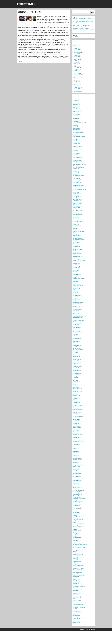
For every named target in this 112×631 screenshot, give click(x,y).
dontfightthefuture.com (77, 200)
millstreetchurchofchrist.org (78, 584)
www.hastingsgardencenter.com (79, 547)
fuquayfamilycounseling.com (78, 604)
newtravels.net (75, 125)
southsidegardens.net (77, 550)
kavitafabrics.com (76, 417)
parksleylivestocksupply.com (78, 285)
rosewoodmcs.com (76, 540)
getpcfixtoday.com (76, 143)
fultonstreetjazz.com (76, 170)
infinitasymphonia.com (77, 344)
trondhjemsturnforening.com (78, 568)
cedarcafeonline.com (76, 111)
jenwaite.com (75, 594)
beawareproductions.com (77, 360)
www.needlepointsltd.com (77, 516)
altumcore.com (75, 454)
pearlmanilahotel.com (77, 149)
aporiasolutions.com (76, 461)
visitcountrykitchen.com (77, 391)
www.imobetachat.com (77, 476)
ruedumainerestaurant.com (78, 349)
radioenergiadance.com (77, 157)
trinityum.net (75, 551)
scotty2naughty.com (76, 356)
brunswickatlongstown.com (78, 374)
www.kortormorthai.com (77, 502)
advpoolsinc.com (76, 437)
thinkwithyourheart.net (77, 209)
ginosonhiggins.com (76, 395)
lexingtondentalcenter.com (78, 256)
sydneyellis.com (75, 257)
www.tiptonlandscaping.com (78, 526)
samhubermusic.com (76, 622)
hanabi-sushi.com (76, 533)
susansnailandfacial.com (77, 487)
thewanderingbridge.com (77, 369)
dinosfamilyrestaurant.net (77, 183)
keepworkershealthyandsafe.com (79, 136)
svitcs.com (74, 449)
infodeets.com (75, 107)
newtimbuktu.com (76, 118)
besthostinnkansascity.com (78, 618)
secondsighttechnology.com (78, 249)
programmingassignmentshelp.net (79, 122)
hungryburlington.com (77, 373)
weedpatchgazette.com (77, 227)
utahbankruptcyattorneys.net (78, 210)
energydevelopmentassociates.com (79, 189)
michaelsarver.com (76, 250)
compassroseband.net (77, 452)
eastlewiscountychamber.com (78, 320)
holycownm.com (76, 420)
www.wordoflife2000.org (77, 213)
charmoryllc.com (76, 312)
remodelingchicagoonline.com (78, 523)
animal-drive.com (76, 455)
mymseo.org (75, 608)
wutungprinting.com (76, 396)
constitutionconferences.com (78, 447)
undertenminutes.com (77, 114)
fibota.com (75, 562)
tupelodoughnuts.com (77, 234)
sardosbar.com (75, 218)
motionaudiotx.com (76, 612)
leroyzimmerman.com (77, 597)
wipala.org (74, 289)
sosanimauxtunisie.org (77, 153)
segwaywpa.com (76, 462)
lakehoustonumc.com (77, 480)
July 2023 (75, 77)
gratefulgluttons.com (76, 298)
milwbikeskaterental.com (77, 399)
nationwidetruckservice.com (78, 422)
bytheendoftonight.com (77, 295)
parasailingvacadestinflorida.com (79, 586)
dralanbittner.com (76, 224)
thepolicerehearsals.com (77, 317)
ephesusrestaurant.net (77, 555)
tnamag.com (75, 456)
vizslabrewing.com (76, 222)
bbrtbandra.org (75, 144)
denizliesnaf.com (76, 445)
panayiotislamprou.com (77, 160)
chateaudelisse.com (76, 163)
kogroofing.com (75, 154)
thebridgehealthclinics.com (78, 465)
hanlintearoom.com (76, 591)
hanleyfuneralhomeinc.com (78, 236)
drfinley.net (75, 598)
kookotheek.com (76, 158)
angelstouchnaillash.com (77, 242)
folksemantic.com (76, 217)
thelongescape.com (26, 3)
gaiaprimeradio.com (76, 381)
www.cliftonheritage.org (77, 520)
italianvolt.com (75, 220)
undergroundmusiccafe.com (78, 621)
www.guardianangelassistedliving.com (80, 566)
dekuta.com (75, 536)
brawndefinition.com (76, 330)
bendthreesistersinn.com (77, 410)
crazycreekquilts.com (76, 332)
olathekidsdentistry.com (77, 235)
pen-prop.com (75, 488)
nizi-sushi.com (75, 378)
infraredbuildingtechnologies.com (79, 185)
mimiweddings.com (76, 616)
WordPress (86, 629)
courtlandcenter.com (76, 429)
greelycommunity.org (77, 348)
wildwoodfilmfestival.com (77, 165)
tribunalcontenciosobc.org (77, 321)
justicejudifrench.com (77, 367)
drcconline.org (75, 433)
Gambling (21, 61)
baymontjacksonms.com (77, 401)
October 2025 (76, 51)
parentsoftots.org (76, 469)
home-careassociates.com (77, 282)
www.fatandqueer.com (77, 504)
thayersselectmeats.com (77, 459)
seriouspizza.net (76, 451)
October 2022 (76, 90)
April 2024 (76, 65)
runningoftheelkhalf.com (77, 494)
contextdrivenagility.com (77, 362)
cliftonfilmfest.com (76, 204)
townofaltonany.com (76, 402)
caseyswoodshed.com (77, 442)
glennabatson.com (76, 325)
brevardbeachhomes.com (77, 193)
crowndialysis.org (76, 259)
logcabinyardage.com (77, 473)
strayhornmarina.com (77, 327)
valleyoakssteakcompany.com (78, 441)
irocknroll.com (75, 211)
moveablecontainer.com (77, 172)
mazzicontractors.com (77, 552)
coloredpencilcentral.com (77, 203)
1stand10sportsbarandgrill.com (78, 239)
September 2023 (77, 74)
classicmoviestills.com (77, 303)
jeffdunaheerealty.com (77, 495)
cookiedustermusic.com (77, 415)
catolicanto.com (76, 273)
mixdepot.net (75, 539)
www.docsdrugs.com (76, 512)
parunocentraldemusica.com (78, 565)
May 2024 (76, 63)
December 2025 (77, 48)
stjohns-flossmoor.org (77, 412)
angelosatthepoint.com (77, 438)
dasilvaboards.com (76, 324)
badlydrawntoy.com (76, 479)
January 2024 (76, 69)
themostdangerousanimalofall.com (79, 316)
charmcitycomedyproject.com (78, 359)
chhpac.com (75, 610)
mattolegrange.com (76, 387)
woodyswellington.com (77, 557)
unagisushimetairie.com (77, 140)
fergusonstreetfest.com (77, 576)
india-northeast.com (76, 197)
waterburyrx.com (76, 435)
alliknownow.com (76, 319)
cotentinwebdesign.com (77, 176)
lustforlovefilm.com (76, 341)
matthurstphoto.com (76, 579)
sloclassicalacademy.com (77, 323)
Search (74, 10)
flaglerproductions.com (77, 328)
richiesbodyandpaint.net (77, 103)
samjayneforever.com (77, 577)
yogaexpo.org (75, 281)
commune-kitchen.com (77, 338)
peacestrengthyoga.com (77, 497)
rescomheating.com (76, 615)
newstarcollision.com (76, 246)
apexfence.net (75, 623)
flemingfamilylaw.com (77, 600)
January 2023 (76, 85)
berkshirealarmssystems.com (78, 221)
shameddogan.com (76, 467)
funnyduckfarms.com (76, 593)
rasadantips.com (76, 117)
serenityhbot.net (76, 484)
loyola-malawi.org (76, 291)
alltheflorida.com (76, 580)
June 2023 (76, 78)
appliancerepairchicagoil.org (78, 132)
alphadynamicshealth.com (77, 589)
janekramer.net (75, 377)
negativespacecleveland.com (78, 405)
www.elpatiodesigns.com (77, 559)
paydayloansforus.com (77, 126)
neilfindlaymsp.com (76, 430)
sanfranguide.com (76, 310)
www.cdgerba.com (76, 564)
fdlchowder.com (75, 515)
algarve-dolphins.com (77, 392)
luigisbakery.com (76, 532)
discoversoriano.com (76, 306)
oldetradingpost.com (76, 178)
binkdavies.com (75, 334)
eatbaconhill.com (76, 121)
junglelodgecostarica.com (77, 388)
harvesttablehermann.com (77, 186)
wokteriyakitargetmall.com (77, 254)
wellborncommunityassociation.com (79, 164)
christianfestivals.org (76, 390)
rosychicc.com (75, 292)
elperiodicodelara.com (77, 101)
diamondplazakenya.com (77, 569)
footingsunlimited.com (77, 509)
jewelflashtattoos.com (77, 142)
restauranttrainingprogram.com (79, 260)
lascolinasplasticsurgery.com (78, 519)
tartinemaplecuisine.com (77, 376)
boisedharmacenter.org (77, 286)
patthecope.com (76, 448)
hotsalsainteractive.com (77, 108)
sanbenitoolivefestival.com (78, 302)
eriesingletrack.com (76, 229)
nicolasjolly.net (75, 342)
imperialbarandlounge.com (78, 206)
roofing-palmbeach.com (77, 199)
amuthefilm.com (76, 339)
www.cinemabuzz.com (77, 537)
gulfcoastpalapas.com (77, 463)
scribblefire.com (76, 280)
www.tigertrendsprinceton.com (78, 490)
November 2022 (77, 88)
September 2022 (77, 91)
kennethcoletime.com (77, 371)
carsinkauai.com (76, 583)
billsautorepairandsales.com (78, 572)
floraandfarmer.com (76, 190)
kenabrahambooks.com (77, 337)
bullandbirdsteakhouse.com (78, 518)
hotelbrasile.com (76, 168)
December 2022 (77, 87)
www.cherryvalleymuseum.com (78, 175)
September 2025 (77, 52)
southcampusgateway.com (78, 161)
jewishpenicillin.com (76, 263)
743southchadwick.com (77, 196)
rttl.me (74, 614)
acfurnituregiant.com (77, 112)
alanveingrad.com (76, 394)
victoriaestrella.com (76, 426)
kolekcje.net (75, 271)
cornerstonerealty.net (77, 543)
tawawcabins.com (76, 215)
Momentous (92, 629)
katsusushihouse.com (76, 346)
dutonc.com (75, 384)
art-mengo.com (75, 380)
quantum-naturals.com (77, 573)
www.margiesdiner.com (77, 513)
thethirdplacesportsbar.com (78, 554)
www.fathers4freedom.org (77, 491)
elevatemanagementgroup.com (79, 596)
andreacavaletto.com (76, 284)
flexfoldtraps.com (76, 500)
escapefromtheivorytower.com (78, 195)
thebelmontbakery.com (77, 128)
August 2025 (76, 53)
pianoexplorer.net (76, 548)
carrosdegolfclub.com (76, 188)
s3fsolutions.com (76, 192)
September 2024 (77, 58)
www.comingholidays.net (77, 309)
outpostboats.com (76, 293)
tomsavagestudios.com (77, 264)
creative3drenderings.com (77, 470)
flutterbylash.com (76, 590)
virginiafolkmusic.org (76, 267)
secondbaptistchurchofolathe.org (79, 607)
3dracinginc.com (76, 313)
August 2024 (76, 59)
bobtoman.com (75, 151)
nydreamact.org (76, 139)
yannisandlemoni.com (77, 225)
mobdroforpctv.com (76, 299)
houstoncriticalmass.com (77, 314)
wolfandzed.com (76, 534)
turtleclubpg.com (76, 423)
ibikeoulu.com (75, 363)
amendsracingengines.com (78, 501)
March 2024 (76, 66)
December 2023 (77, 70)
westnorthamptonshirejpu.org (78, 167)
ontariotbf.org (75, 133)
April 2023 (76, 81)
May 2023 (76, 80)
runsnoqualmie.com (76, 511)
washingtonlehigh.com (77, 530)
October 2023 (76, 73)
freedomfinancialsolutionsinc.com (79, 498)
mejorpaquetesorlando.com (78, 238)
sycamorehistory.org (76, 541)
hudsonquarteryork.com (77, 561)
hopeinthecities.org (76, 296)
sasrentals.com (75, 247)
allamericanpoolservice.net (78, 261)
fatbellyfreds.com (76, 558)
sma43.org (75, 522)
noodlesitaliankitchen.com (77, 137)
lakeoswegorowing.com (77, 603)
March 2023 (76, 83)
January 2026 (76, 46)
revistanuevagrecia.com (77, 353)
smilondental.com (76, 245)
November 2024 (77, 56)
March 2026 (76, 44)
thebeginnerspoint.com (77, 307)
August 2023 (76, 76)
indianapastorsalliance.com (78, 440)
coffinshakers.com (76, 364)
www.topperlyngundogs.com (78, 493)
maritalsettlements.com (77, 398)
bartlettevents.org (76, 171)
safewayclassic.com (76, 129)
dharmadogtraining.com (77, 611)
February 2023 (76, 84)
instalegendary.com (76, 135)
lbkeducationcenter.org (77, 274)
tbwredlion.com (75, 571)
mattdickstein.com (76, 477)
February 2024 (76, 67)
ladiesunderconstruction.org (78, 179)
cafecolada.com (75, 305)
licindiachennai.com (76, 104)
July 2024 (75, 60)
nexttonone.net (75, 483)
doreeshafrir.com (76, 357)
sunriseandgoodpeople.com (78, 408)
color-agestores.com (76, 288)
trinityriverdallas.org (76, 275)
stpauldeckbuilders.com (77, 508)
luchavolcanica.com (76, 419)
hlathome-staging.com (77, 253)
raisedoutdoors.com (76, 207)
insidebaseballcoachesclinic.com (79, 582)
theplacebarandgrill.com (77, 434)
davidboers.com (75, 474)
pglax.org (74, 403)
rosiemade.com (75, 232)
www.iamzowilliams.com (77, 545)
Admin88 (31, 14)
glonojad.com (75, 352)
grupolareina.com (76, 174)
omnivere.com (75, 115)
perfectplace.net (76, 277)
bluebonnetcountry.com (77, 146)
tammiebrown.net (76, 383)
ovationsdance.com (76, 268)
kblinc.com (75, 228)
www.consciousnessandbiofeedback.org (80, 544)
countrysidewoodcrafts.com (78, 131)
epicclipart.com (75, 147)
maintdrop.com (75, 150)
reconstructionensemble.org (78, 416)
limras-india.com (76, 100)
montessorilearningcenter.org (78, 575)
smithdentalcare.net (76, 619)
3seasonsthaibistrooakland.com (78, 278)
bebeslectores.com (76, 181)
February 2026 (76, 45)
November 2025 (77, 49)
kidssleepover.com (76, 124)
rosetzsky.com (75, 351)
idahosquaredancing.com (77, 214)
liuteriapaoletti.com (76, 406)
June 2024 (76, 62)
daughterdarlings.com (77, 105)
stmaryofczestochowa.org (77, 366)
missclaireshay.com (76, 99)
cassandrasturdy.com (76, 300)
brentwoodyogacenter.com (78, 525)
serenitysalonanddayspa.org (78, 110)
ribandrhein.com (76, 270)
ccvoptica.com (75, 529)
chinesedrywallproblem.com (78, 409)
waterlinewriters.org (76, 466)
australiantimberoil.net (77, 182)
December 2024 (77, 55)
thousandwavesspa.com (77, 427)
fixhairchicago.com (76, 444)
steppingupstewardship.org (78, 527)
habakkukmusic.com (76, 481)
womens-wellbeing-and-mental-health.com (81, 266)
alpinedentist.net (76, 156)
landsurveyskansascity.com (78, 506)
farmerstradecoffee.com (77, 472)
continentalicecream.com (77, 331)
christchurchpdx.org (76, 335)
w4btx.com (75, 241)
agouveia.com (75, 605)
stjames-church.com (76, 355)
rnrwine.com (75, 601)
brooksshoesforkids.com (77, 458)
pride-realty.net (75, 587)
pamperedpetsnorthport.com (78, 231)
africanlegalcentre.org (77, 345)
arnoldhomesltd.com (76, 202)
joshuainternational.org (77, 486)
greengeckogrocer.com (77, 252)
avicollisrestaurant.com (77, 431)
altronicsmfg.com (76, 119)
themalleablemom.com (77, 370)
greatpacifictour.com (76, 424)
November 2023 (77, 71)
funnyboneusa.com (76, 413)
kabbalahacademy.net (77, 243)
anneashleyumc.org (76, 505)
